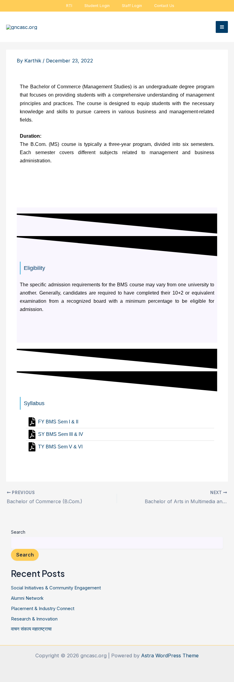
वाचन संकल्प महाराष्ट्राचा (31, 629)
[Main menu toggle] (222, 27)
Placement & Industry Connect (42, 608)
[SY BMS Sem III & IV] (120, 434)
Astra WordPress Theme (170, 655)
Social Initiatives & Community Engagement (56, 588)
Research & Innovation (34, 619)
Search (18, 532)
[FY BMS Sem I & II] (120, 422)
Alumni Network (27, 598)
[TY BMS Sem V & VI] (120, 447)
